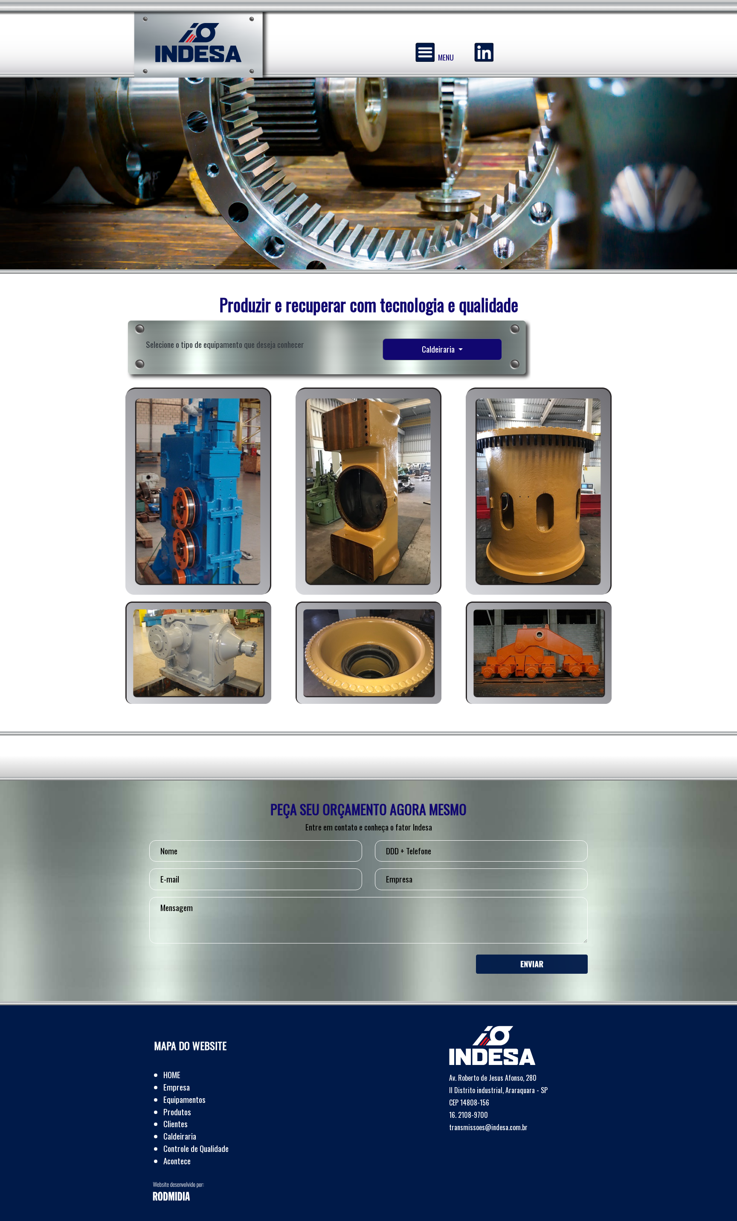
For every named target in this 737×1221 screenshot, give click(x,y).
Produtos (177, 1111)
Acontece (177, 1160)
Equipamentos (184, 1099)
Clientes (175, 1123)
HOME (171, 1074)
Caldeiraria (179, 1136)
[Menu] (425, 52)
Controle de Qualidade (196, 1148)
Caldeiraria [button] (439, 349)
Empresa (176, 1087)
